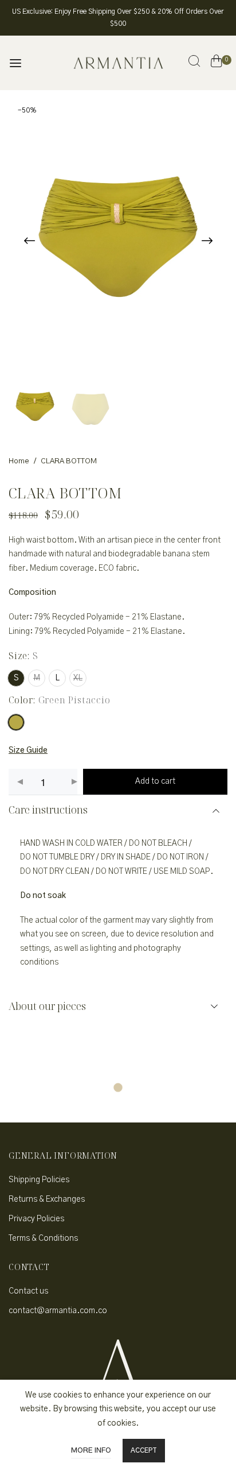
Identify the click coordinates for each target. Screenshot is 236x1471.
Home (19, 461)
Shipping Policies (39, 1180)
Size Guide (28, 750)
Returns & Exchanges (47, 1199)
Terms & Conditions (43, 1238)
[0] (216, 63)
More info (91, 1450)
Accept (144, 1450)
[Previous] (29, 240)
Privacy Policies (36, 1219)
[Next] (207, 240)
